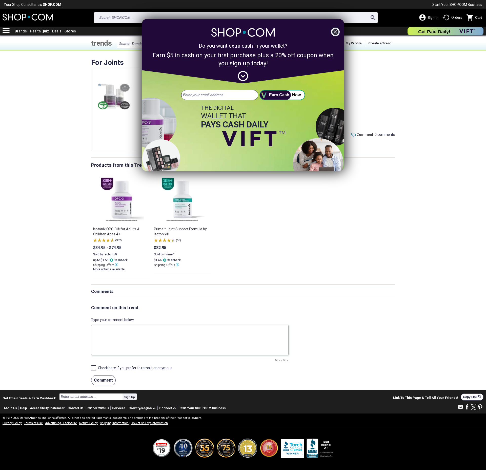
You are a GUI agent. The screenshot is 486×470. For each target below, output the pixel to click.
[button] (143, 408)
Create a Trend (380, 43)
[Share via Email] (460, 408)
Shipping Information (114, 423)
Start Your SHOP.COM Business (457, 4)
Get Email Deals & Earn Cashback (29, 398)
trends (101, 43)
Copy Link (472, 397)
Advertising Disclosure (61, 423)
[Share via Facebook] (467, 407)
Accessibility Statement (47, 408)
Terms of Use (33, 423)
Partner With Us (98, 408)
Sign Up (129, 397)
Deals (57, 31)
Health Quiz (39, 31)
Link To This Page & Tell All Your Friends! (425, 398)
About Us (10, 408)
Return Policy (88, 423)
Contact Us (76, 408)
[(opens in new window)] (320, 448)
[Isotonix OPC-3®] (113, 96)
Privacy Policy (12, 423)
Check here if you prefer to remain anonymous (135, 368)
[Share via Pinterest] (480, 407)
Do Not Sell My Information (149, 423)
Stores (70, 31)
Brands (21, 31)
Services (119, 408)
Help (23, 408)
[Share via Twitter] (473, 407)
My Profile (354, 43)
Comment (364, 135)
